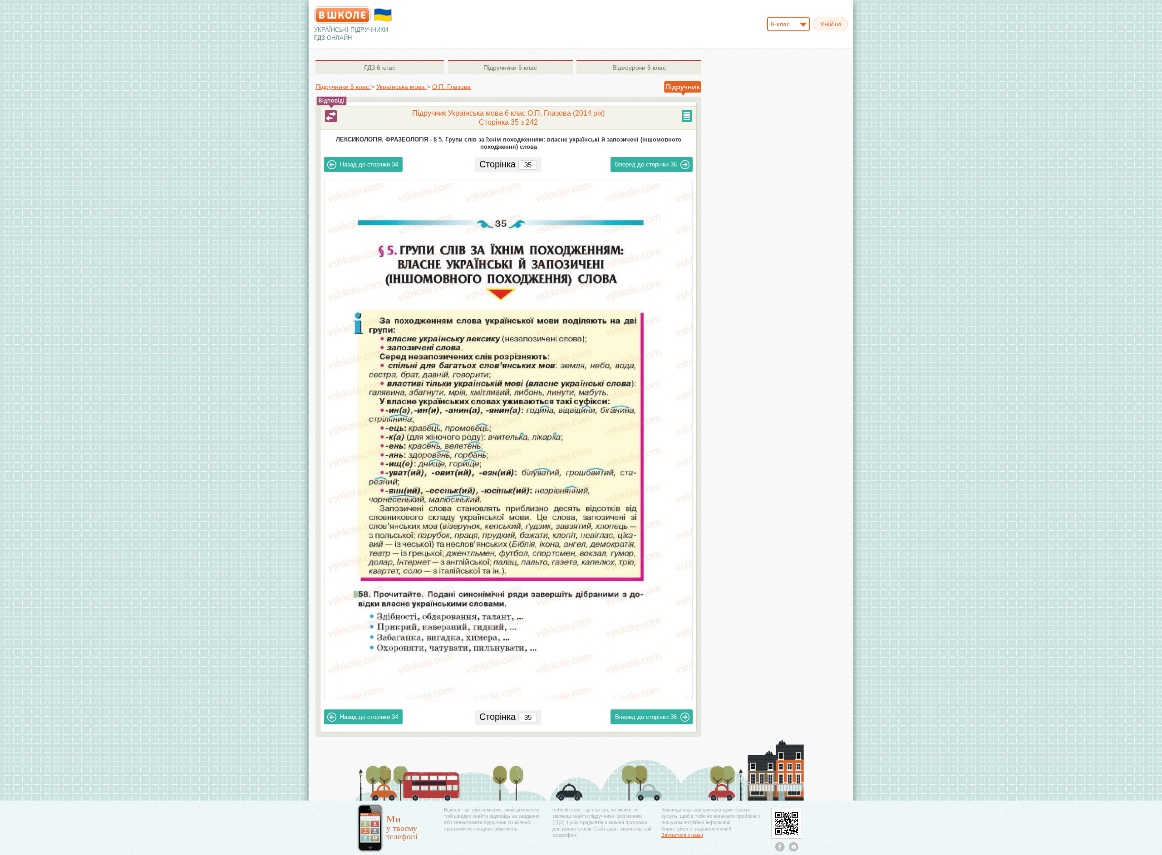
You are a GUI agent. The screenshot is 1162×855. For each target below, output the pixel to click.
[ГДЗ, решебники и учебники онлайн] (342, 15)
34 (369, 164)
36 (646, 164)
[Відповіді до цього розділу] (331, 116)
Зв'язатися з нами (682, 835)
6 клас (379, 67)
